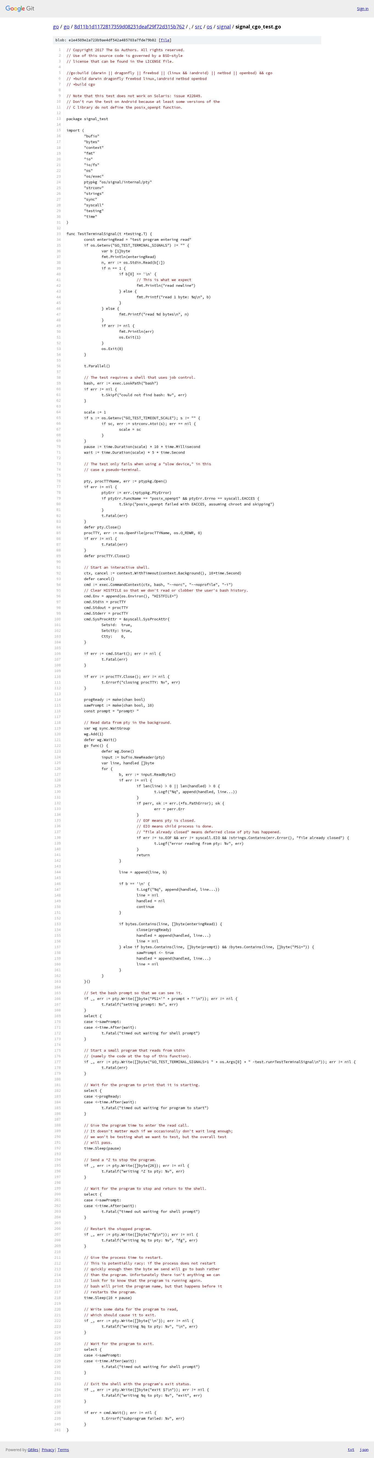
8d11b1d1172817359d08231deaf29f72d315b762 (129, 26)
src (198, 26)
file (165, 40)
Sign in (363, 8)
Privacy (48, 1449)
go (56, 26)
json (364, 1449)
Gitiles (33, 1449)
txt (351, 1449)
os (209, 26)
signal (224, 26)
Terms (63, 1449)
